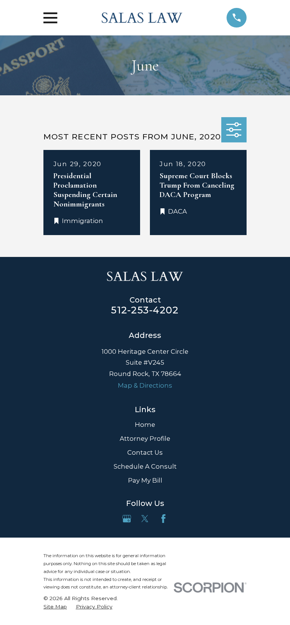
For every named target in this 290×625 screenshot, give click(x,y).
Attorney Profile (145, 438)
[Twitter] (144, 518)
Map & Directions (145, 385)
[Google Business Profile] (126, 518)
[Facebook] (163, 518)
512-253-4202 (145, 310)
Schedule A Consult (145, 466)
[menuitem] (55, 606)
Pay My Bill (145, 480)
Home (145, 424)
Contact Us (145, 452)
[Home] (142, 17)
